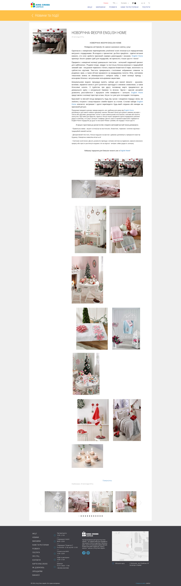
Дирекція (60, 563)
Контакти (36, 560)
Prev (40, 503)
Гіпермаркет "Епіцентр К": (65, 545)
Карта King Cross (39, 564)
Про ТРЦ (35, 556)
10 (97, 516)
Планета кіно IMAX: (63, 551)
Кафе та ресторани (129, 7)
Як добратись (38, 568)
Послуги (146, 7)
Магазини (100, 7)
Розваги (113, 7)
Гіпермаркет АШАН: (63, 539)
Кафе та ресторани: (63, 557)
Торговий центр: (62, 533)
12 (102, 516)
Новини (106, 3)
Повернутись (107, 480)
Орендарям (37, 571)
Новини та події (47, 15)
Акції (90, 7)
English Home (137, 56)
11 (100, 516)
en (144, 3)
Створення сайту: (141, 583)
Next (140, 503)
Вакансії (36, 575)
